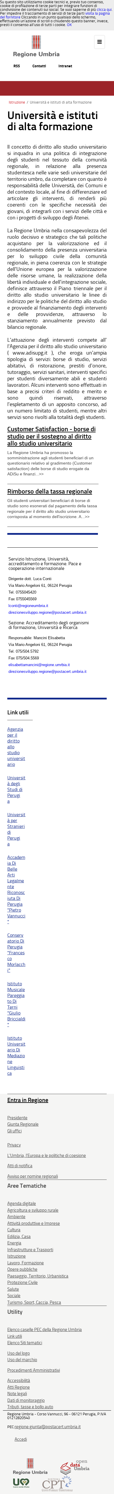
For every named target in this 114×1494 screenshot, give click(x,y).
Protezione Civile (22, 1282)
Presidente (17, 1117)
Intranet (65, 66)
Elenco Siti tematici (24, 1342)
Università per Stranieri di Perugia (16, 829)
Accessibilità (18, 1380)
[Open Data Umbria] (74, 1466)
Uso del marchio (22, 1359)
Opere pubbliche (22, 1269)
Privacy (14, 1145)
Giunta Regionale (23, 1124)
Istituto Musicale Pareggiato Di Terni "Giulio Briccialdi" (16, 1004)
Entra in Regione (27, 1099)
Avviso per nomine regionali (32, 1176)
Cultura (13, 1229)
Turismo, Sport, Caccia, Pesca (34, 1302)
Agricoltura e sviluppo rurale (32, 1210)
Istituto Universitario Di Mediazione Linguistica (16, 1055)
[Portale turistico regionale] (21, 1483)
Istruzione (17, 102)
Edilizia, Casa (19, 1236)
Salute (13, 1289)
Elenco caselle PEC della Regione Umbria (44, 1329)
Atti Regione (18, 1387)
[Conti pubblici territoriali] (57, 1483)
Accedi (21, 1439)
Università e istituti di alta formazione (61, 102)
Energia (14, 1243)
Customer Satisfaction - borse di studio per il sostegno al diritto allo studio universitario (51, 436)
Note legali (17, 1393)
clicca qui (104, 9)
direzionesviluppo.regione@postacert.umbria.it (47, 612)
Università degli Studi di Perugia (16, 789)
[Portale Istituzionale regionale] (30, 1466)
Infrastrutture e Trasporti (30, 1249)
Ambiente (16, 1216)
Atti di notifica (19, 1165)
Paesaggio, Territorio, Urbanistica (37, 1276)
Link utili (14, 1336)
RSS (16, 66)
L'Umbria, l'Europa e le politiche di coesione (46, 1155)
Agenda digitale (21, 1203)
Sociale (13, 1295)
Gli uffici (14, 1131)
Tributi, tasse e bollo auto (30, 1406)
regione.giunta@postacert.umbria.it (48, 1426)
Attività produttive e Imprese (33, 1223)
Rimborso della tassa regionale (49, 491)
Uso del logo (18, 1353)
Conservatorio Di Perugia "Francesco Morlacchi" (16, 952)
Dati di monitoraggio (26, 1400)
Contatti (39, 66)
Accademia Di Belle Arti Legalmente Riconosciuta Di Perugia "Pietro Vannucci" (16, 889)
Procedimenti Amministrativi (33, 1370)
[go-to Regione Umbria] (36, 38)
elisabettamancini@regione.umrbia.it (39, 665)
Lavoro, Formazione (25, 1263)
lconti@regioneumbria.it (28, 606)
